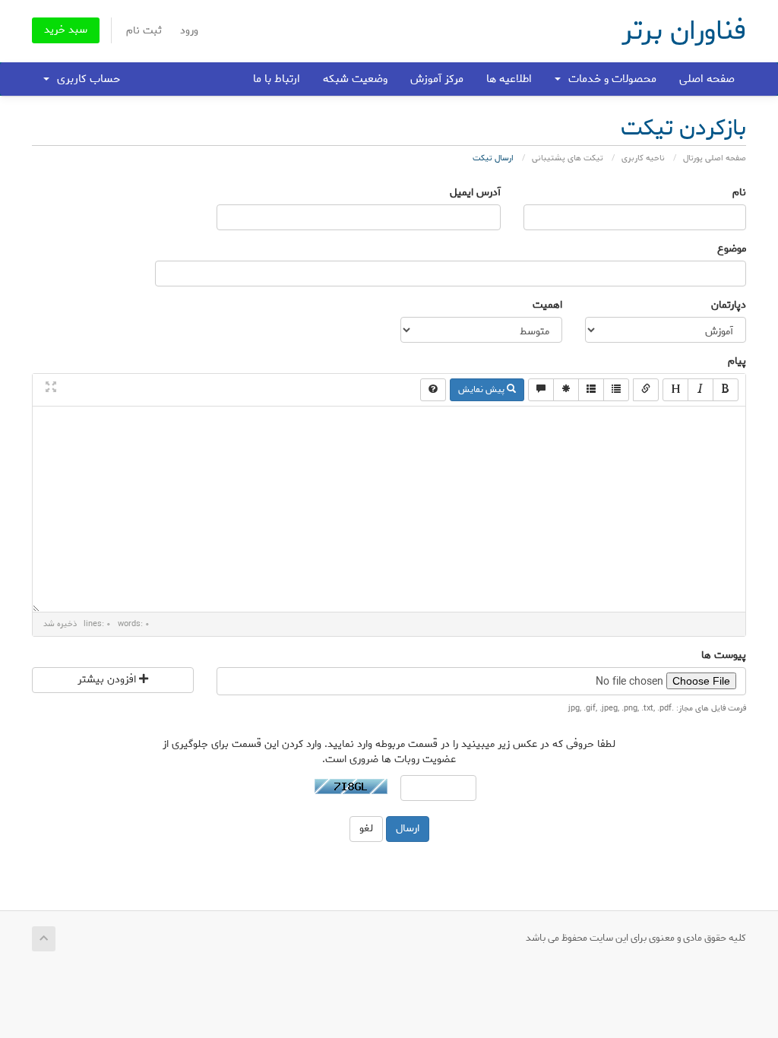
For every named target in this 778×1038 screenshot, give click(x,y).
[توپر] (725, 389)
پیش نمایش (482, 389)
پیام (737, 361)
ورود (189, 31)
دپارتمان (728, 305)
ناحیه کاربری (643, 158)
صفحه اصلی (707, 79)
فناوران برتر (683, 31)
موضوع (731, 249)
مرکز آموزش (436, 79)
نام (739, 193)
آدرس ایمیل (475, 193)
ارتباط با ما (276, 79)
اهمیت (547, 305)
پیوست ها (723, 655)
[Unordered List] (616, 389)
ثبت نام (144, 31)
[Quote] (541, 389)
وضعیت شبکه (355, 79)
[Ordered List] (591, 389)
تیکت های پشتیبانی (567, 158)
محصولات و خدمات (609, 79)
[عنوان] (675, 389)
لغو (366, 828)
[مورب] (700, 389)
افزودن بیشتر (108, 679)
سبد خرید (65, 30)
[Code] (566, 389)
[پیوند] (646, 389)
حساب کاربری (85, 79)
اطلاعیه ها (509, 79)
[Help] (433, 389)
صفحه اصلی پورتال (714, 158)
